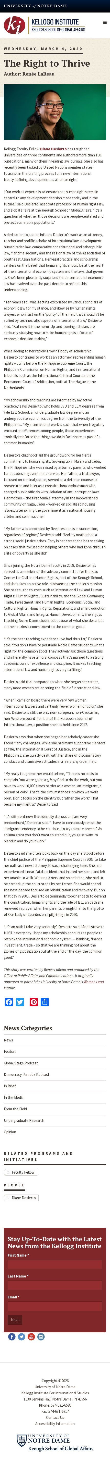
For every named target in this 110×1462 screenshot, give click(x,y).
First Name (18, 1255)
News (8, 1040)
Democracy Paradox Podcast (26, 1074)
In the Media (14, 1097)
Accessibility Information (55, 1423)
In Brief (10, 1086)
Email (13, 1297)
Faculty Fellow (23, 1172)
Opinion (10, 1131)
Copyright (50, 1380)
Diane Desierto (24, 1197)
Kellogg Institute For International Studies (55, 1393)
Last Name (18, 1276)
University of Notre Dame (55, 1386)
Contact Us (55, 1417)
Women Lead (94, 981)
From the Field (15, 1109)
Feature (10, 1051)
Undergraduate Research (24, 1120)
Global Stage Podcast (21, 1063)
